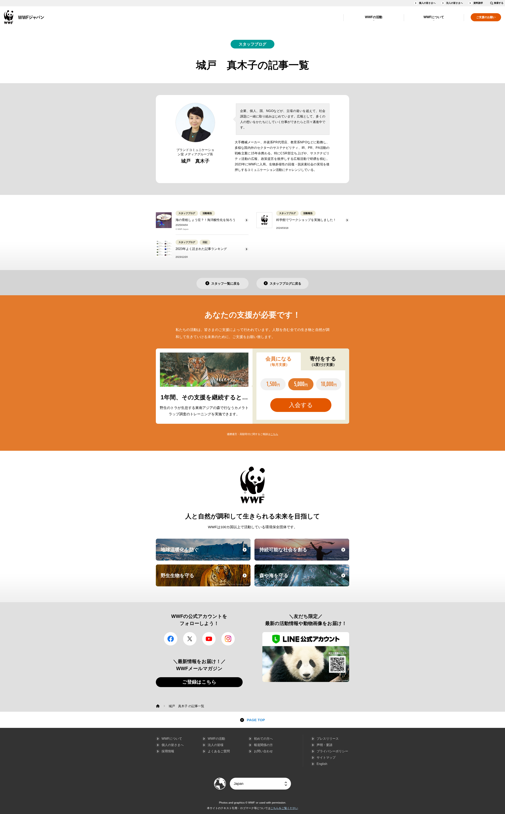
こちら (274, 434)
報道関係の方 (263, 745)
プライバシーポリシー (332, 751)
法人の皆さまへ (454, 3)
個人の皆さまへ (427, 3)
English (322, 764)
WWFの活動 (373, 17)
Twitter (189, 638)
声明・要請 (324, 745)
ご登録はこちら (199, 682)
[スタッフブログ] (158, 706)
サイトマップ (326, 757)
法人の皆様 (216, 745)
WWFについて (434, 17)
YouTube (209, 638)
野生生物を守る (205, 579)
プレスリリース (328, 738)
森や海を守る (303, 579)
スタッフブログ (252, 44)
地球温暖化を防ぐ (205, 553)
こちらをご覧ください (284, 808)
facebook (170, 638)
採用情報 (168, 751)
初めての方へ (263, 738)
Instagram (228, 638)
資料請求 (478, 3)
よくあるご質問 (219, 751)
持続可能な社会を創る (303, 553)
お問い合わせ (263, 751)
